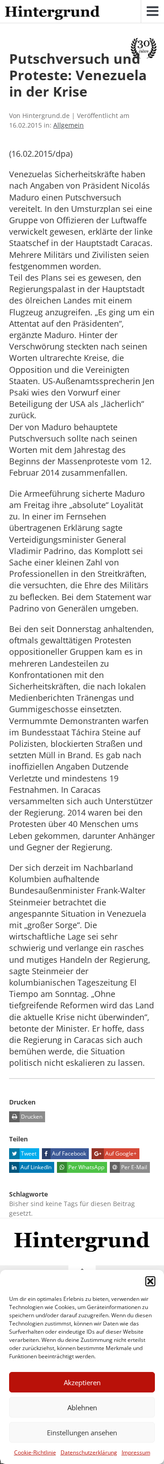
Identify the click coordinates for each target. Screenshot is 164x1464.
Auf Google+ (120, 1153)
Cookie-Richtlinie (35, 1452)
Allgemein (68, 125)
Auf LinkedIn (35, 1167)
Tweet (28, 1153)
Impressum (136, 1452)
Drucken (31, 1116)
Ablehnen (82, 1407)
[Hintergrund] (52, 13)
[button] (150, 1281)
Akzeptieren (82, 1382)
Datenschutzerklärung (89, 1452)
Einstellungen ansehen (82, 1432)
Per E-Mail (133, 1167)
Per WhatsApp (85, 1167)
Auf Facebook (68, 1153)
